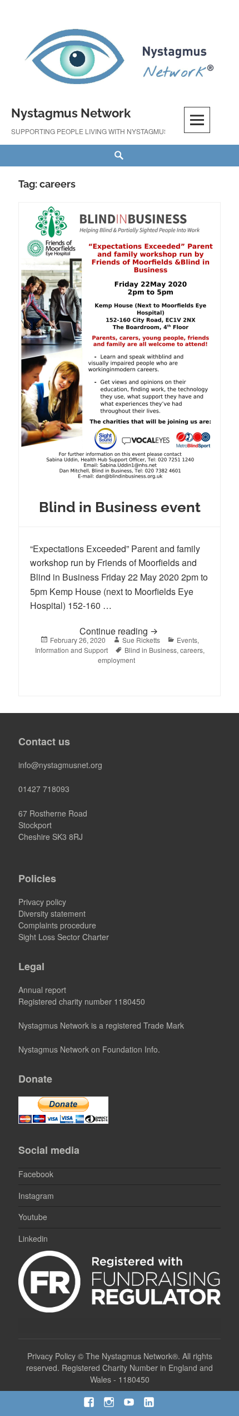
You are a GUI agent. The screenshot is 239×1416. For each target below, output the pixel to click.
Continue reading (144, 630)
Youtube (32, 1216)
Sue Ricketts (141, 640)
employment (116, 660)
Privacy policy (42, 901)
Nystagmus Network (71, 113)
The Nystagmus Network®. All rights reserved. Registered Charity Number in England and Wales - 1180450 (119, 1367)
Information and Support (71, 650)
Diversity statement (52, 913)
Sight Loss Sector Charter (63, 936)
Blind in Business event (120, 507)
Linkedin (33, 1238)
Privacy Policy (51, 1355)
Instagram (36, 1195)
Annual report (42, 989)
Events (187, 640)
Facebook (35, 1173)
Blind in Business (151, 650)
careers (191, 650)
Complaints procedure (57, 925)
